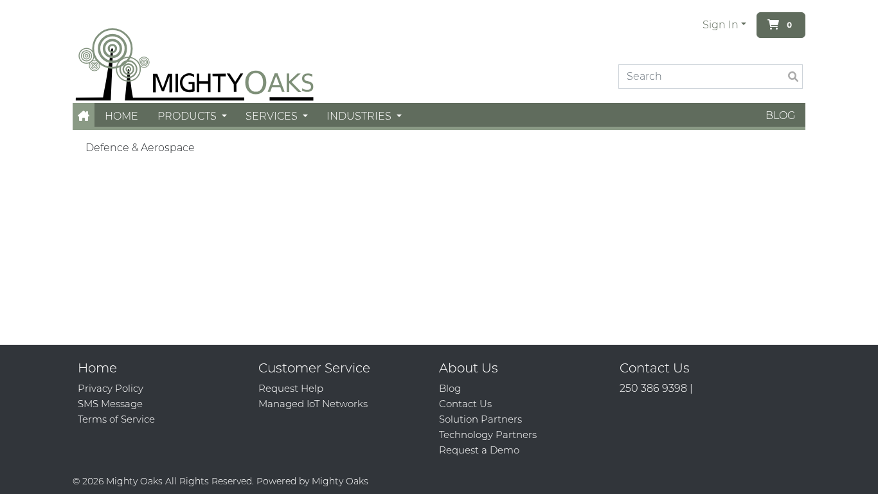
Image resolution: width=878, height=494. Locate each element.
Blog (780, 115)
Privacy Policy (110, 388)
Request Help (290, 388)
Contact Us (465, 404)
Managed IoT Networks (313, 404)
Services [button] (273, 116)
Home (121, 116)
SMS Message (110, 404)
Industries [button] (360, 116)
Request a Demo (479, 450)
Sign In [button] (721, 25)
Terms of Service (116, 419)
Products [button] (188, 116)
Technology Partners (488, 434)
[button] (83, 116)
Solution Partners (480, 419)
